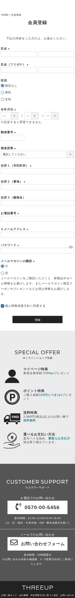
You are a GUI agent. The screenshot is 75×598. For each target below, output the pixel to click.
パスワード (10, 245)
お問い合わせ (67, 595)
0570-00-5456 (42, 507)
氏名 (6, 48)
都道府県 (9, 148)
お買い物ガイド (9, 595)
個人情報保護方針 (17, 305)
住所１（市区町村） (17, 165)
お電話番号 (10, 213)
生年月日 (9, 109)
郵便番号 (9, 132)
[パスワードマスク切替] (71, 247)
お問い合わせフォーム (43, 543)
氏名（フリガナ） (15, 64)
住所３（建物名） (13, 197)
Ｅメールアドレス (15, 229)
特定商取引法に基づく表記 (44, 595)
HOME (5, 14)
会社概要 (23, 595)
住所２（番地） (14, 181)
